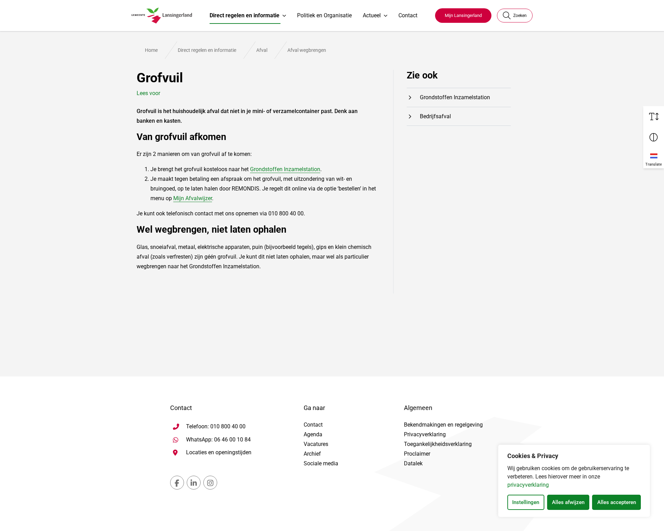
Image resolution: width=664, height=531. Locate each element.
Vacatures (316, 444)
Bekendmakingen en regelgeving (443, 424)
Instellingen (525, 502)
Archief (312, 453)
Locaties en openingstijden (218, 452)
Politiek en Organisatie (324, 15)
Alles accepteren (616, 502)
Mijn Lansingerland (463, 15)
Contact (407, 15)
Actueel (372, 15)
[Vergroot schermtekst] (653, 116)
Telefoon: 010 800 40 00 (216, 426)
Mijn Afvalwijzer (192, 198)
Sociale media (321, 463)
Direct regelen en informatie (244, 15)
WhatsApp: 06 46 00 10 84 (218, 439)
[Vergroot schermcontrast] (653, 137)
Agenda (313, 434)
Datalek (413, 463)
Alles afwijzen (568, 502)
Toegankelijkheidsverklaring (438, 444)
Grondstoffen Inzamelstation (285, 169)
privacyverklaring (528, 485)
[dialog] (574, 481)
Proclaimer (417, 453)
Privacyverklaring (425, 434)
